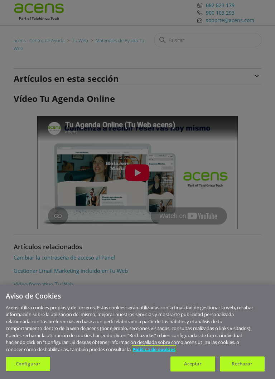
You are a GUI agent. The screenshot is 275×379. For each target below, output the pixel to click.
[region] (137, 332)
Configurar (28, 363)
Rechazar (242, 363)
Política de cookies (153, 349)
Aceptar (193, 363)
